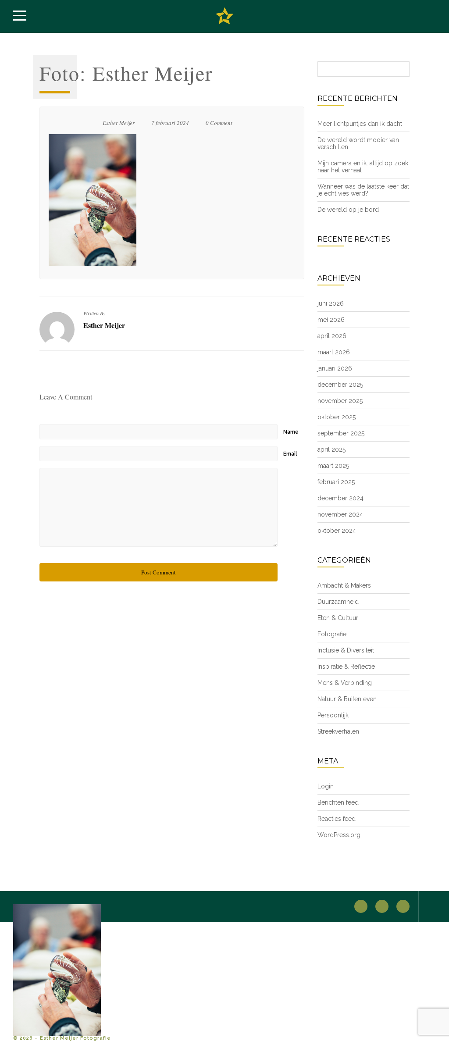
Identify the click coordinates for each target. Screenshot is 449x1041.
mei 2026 (331, 319)
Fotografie (331, 634)
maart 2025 (333, 465)
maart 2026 (333, 352)
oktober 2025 (336, 417)
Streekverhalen (338, 731)
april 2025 (331, 449)
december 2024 (340, 498)
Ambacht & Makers (344, 585)
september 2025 (340, 433)
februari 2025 (336, 481)
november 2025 (340, 400)
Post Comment (158, 572)
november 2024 (340, 514)
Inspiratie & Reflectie (346, 666)
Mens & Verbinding (344, 682)
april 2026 (331, 335)
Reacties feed (336, 818)
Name (291, 432)
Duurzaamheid (338, 601)
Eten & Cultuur (337, 617)
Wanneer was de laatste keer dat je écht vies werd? (363, 190)
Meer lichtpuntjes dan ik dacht (359, 123)
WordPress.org (338, 834)
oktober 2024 (336, 530)
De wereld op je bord (348, 209)
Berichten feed (338, 802)
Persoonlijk (333, 715)
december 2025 (340, 384)
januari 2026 (334, 368)
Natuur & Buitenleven (347, 698)
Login (325, 786)
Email (290, 454)
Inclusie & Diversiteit (345, 650)
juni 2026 (330, 303)
